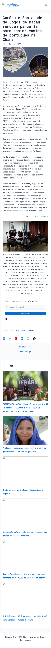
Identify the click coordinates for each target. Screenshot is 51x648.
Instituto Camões (18, 330)
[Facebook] (4, 338)
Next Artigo (25, 352)
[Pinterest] (16, 338)
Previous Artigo (25, 347)
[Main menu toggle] (46, 5)
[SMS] (34, 338)
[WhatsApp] (28, 338)
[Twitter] (10, 338)
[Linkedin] (22, 338)
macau (31, 330)
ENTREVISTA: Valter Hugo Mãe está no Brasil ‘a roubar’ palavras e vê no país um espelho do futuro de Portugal (25, 408)
